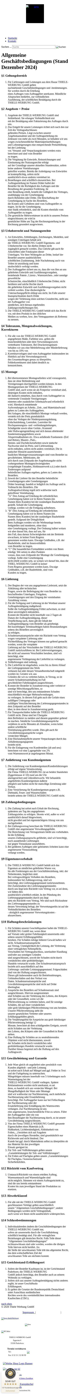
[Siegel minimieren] (17, 1373)
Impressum (29, 1312)
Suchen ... (6, 46)
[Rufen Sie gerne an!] (32, 1352)
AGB (65, 1312)
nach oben (6, 1303)
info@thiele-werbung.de (17, 1358)
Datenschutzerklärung (48, 1312)
